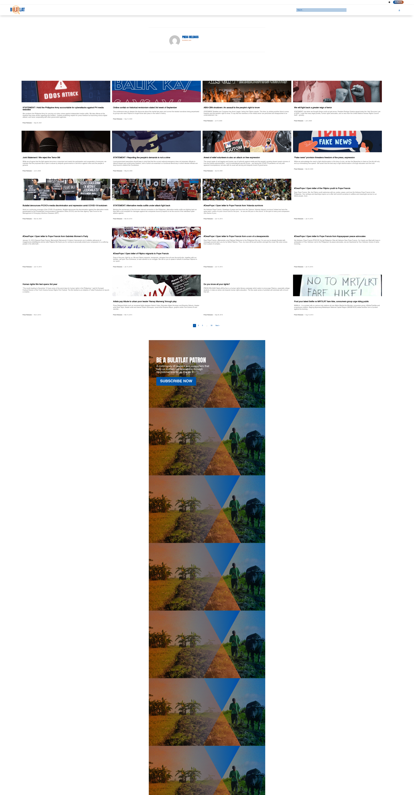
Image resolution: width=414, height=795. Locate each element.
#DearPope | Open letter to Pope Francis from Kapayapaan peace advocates (337, 248)
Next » (218, 325)
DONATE (398, 2)
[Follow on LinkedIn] (381, 2)
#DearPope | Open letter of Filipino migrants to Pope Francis (156, 248)
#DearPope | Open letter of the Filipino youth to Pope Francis (337, 199)
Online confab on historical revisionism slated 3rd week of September (156, 103)
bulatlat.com (186, 40)
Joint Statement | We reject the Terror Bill (66, 151)
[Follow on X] (377, 2)
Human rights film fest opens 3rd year (66, 295)
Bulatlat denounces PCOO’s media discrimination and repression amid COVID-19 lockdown (66, 199)
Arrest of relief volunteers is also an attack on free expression (247, 151)
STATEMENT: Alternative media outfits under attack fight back (156, 199)
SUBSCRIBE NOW (176, 381)
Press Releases (27, 123)
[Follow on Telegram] (389, 2)
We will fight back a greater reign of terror (337, 103)
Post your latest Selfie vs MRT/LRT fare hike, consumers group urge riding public (337, 295)
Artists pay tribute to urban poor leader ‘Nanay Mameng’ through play (156, 295)
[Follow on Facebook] (373, 2)
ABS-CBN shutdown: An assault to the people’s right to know (247, 103)
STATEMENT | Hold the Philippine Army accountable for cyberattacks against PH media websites (66, 103)
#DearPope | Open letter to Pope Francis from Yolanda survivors (247, 199)
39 (211, 325)
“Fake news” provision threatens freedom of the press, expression (337, 151)
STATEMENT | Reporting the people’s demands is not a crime (156, 151)
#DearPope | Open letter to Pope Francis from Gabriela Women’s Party (66, 248)
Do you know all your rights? (247, 295)
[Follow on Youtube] (385, 2)
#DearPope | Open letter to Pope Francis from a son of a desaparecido (247, 248)
